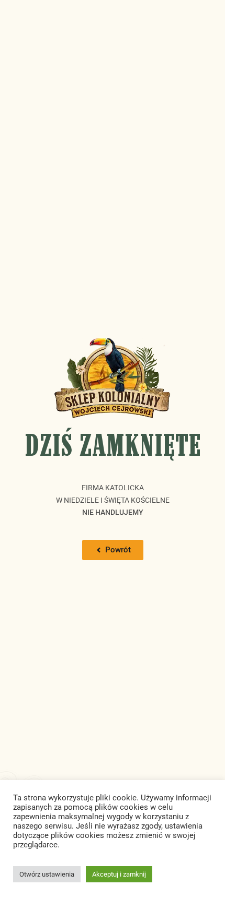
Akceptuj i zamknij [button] (119, 874)
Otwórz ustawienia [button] (46, 874)
